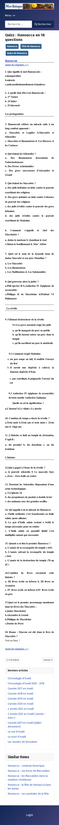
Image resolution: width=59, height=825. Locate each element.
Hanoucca (12, 46)
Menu (8, 15)
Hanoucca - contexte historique (26, 765)
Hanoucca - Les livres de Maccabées (29, 770)
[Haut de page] (53, 819)
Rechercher (44, 24)
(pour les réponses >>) (16, 64)
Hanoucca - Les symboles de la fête (28, 793)
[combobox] (18, 24)
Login (29, 815)
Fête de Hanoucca (31, 46)
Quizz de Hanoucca (17, 53)
